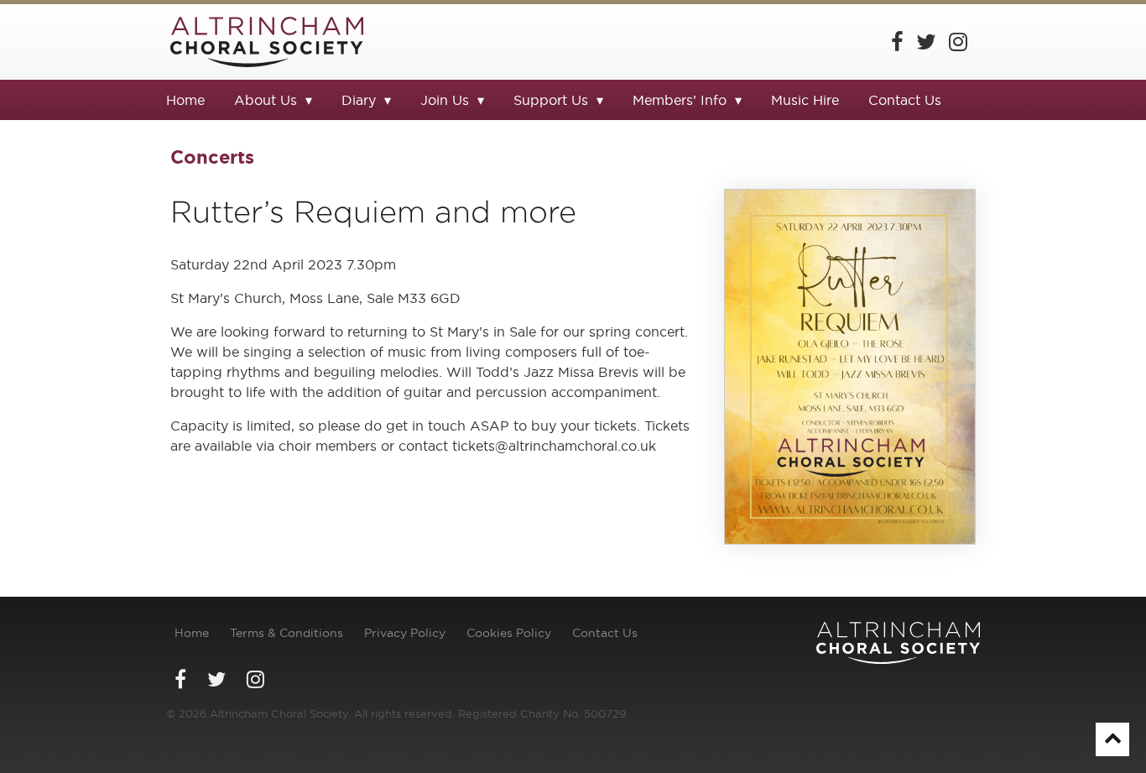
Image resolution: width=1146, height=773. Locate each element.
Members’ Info (680, 99)
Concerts (212, 156)
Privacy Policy (404, 633)
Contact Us (904, 99)
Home (185, 99)
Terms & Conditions (286, 633)
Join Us (444, 99)
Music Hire (805, 99)
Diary (358, 99)
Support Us (550, 99)
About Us (265, 99)
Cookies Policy (508, 633)
